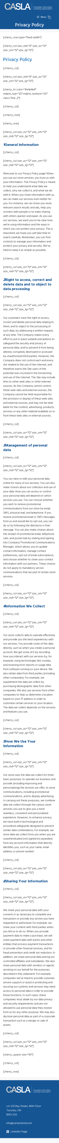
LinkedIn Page (19, 1131)
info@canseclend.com (19, 1123)
